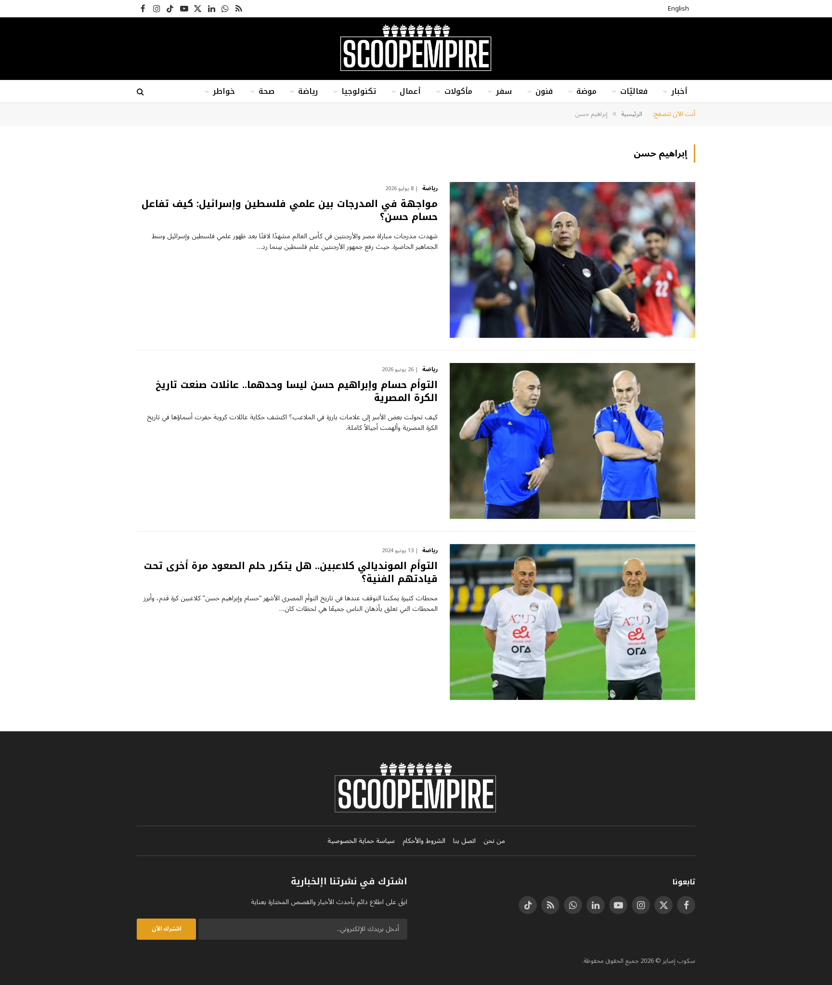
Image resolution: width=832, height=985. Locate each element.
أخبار (679, 91)
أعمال (410, 91)
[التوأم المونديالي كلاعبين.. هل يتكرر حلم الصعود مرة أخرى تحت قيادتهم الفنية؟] (572, 622)
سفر (504, 91)
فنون (544, 91)
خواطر (224, 91)
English (678, 8)
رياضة (308, 91)
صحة (266, 91)
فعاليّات (634, 91)
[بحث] (141, 92)
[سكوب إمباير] (416, 48)
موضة (586, 91)
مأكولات (458, 91)
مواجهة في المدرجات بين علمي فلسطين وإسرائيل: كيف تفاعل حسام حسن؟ (290, 210)
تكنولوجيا (358, 91)
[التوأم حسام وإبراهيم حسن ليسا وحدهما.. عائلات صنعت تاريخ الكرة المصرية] (572, 441)
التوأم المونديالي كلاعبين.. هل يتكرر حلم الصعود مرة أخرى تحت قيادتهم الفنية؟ (291, 572)
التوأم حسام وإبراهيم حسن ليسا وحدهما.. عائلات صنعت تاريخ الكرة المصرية (297, 391)
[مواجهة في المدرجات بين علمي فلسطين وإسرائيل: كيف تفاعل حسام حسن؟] (572, 260)
